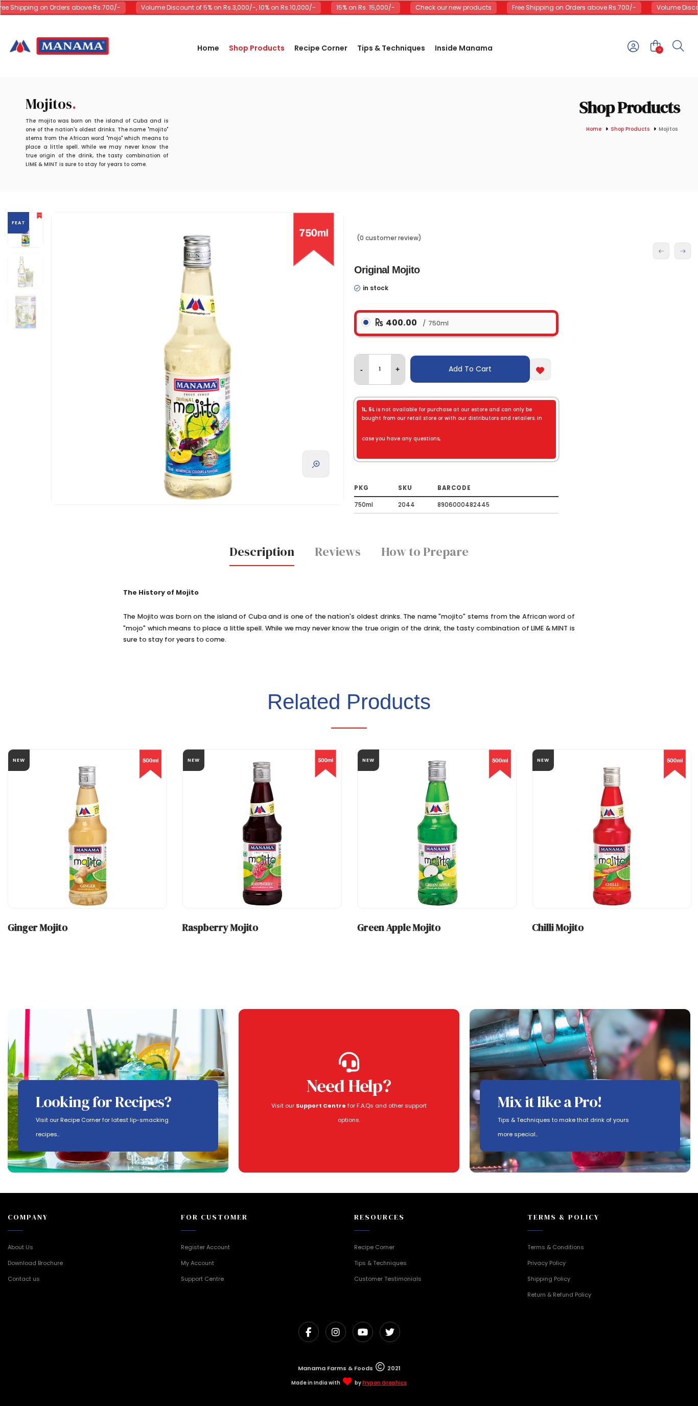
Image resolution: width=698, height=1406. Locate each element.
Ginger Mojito (37, 927)
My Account (197, 1263)
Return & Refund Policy (559, 1295)
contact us (457, 464)
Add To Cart (470, 369)
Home (593, 129)
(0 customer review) (389, 237)
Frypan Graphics (384, 1383)
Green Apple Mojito (398, 927)
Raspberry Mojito (220, 927)
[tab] (261, 555)
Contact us (24, 1279)
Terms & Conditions (555, 1247)
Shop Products (630, 129)
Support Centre (202, 1279)
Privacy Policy (546, 1263)
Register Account (205, 1247)
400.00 (416, 323)
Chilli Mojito (558, 927)
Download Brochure (35, 1263)
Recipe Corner (374, 1247)
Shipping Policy (548, 1279)
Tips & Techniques (380, 1263)
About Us (20, 1247)
